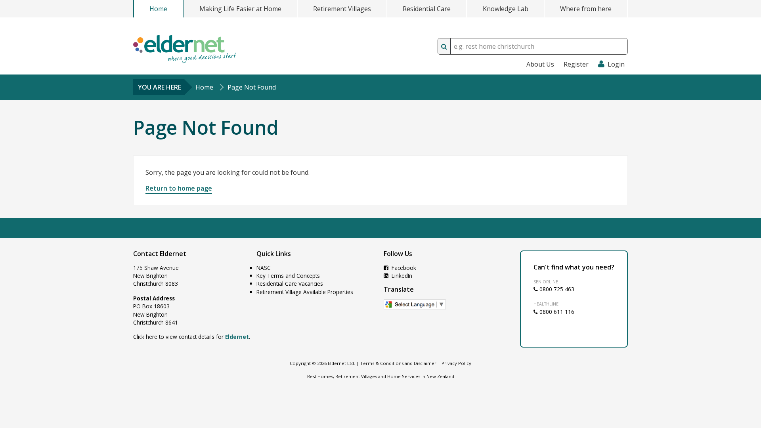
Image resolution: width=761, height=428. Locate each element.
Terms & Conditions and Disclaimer (398, 363)
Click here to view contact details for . (191, 336)
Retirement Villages (342, 8)
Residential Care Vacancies (289, 283)
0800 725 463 (556, 289)
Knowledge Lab (505, 8)
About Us (540, 64)
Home (158, 8)
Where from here (586, 8)
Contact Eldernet (159, 253)
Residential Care (427, 8)
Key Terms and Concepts (288, 275)
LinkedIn (401, 275)
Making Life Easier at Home (240, 8)
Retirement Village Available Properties (304, 292)
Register (576, 64)
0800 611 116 (556, 311)
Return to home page (178, 188)
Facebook (403, 267)
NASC (263, 267)
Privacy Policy (456, 363)
